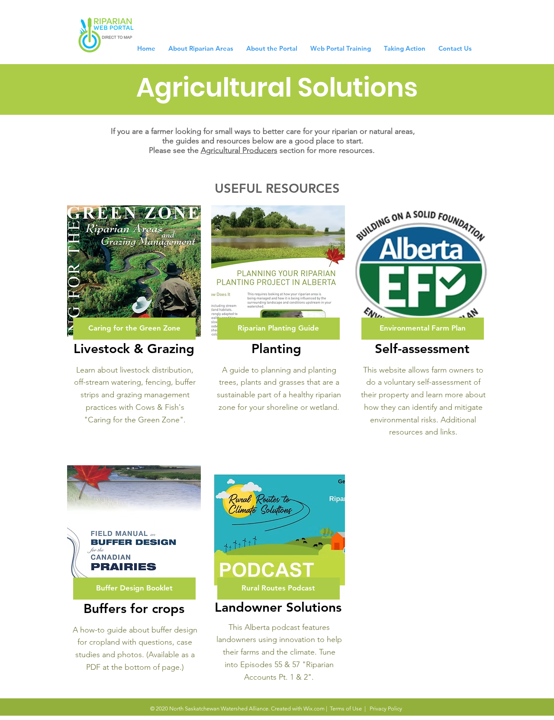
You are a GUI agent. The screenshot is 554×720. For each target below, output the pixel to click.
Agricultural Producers (239, 150)
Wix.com (314, 708)
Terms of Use (346, 708)
